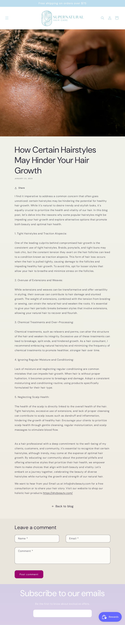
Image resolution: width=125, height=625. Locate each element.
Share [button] (21, 187)
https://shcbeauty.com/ (58, 493)
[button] (6, 18)
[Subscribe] (88, 613)
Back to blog (65, 506)
